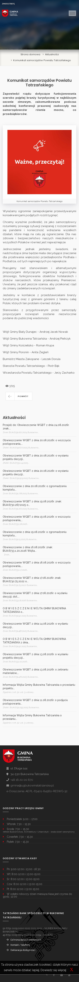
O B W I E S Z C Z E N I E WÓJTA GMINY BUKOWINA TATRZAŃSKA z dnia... (34, 640)
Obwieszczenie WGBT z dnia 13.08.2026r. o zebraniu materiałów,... (35, 671)
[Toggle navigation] (72, 13)
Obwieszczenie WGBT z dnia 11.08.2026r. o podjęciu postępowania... (35, 702)
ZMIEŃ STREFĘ (8, 4)
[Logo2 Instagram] (61, 975)
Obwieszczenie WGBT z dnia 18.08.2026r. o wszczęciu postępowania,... (37, 564)
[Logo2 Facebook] (53, 975)
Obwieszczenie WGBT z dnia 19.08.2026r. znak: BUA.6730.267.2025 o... (32, 503)
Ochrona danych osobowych (25, 939)
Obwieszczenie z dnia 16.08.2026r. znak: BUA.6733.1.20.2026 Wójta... (28, 549)
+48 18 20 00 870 (21, 779)
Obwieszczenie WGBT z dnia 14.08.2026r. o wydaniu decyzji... (35, 625)
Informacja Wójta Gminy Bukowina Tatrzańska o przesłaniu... (32, 717)
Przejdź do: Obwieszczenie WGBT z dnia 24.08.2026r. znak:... (36, 427)
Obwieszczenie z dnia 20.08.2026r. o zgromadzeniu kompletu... (35, 488)
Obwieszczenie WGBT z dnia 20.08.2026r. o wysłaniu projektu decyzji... (36, 457)
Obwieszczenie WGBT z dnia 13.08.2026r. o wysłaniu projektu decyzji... (35, 656)
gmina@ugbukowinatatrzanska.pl (32, 785)
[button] (19, 396)
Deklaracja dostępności (22, 950)
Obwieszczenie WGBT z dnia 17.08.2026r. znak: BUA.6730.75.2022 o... (32, 579)
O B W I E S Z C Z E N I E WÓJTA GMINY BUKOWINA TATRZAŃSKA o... (34, 610)
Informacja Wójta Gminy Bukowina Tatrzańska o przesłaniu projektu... (39, 686)
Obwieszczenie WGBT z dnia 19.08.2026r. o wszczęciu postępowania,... (37, 518)
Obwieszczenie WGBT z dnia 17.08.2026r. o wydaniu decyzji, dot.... (35, 595)
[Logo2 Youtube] (69, 975)
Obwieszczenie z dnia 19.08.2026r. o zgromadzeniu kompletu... (35, 533)
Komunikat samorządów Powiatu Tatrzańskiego (42, 60)
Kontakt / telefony (20, 945)
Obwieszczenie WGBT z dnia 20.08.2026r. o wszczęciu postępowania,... (37, 442)
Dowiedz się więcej (53, 970)
